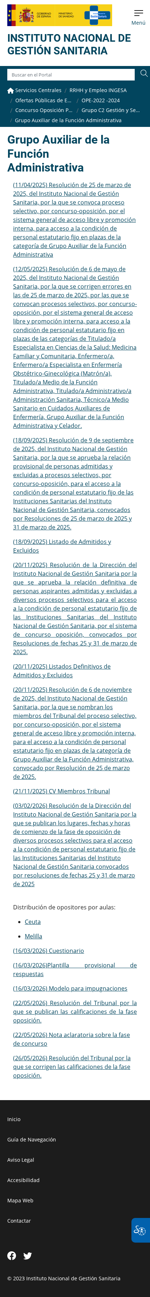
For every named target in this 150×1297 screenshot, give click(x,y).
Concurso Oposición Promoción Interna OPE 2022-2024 (44, 110)
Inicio (13, 1119)
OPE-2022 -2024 (101, 100)
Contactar (19, 1220)
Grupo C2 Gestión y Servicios (111, 110)
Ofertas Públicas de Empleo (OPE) (44, 100)
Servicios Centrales (38, 90)
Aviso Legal (20, 1159)
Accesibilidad (23, 1180)
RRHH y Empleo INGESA (98, 90)
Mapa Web (20, 1200)
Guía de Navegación (31, 1139)
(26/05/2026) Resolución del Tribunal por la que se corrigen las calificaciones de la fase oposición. (72, 1066)
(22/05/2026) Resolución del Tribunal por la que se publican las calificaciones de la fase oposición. (75, 1011)
